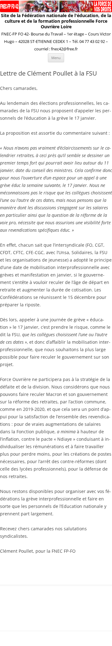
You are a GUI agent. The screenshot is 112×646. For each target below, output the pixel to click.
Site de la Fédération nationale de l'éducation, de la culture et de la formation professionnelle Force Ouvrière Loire (56, 21)
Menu (56, 57)
